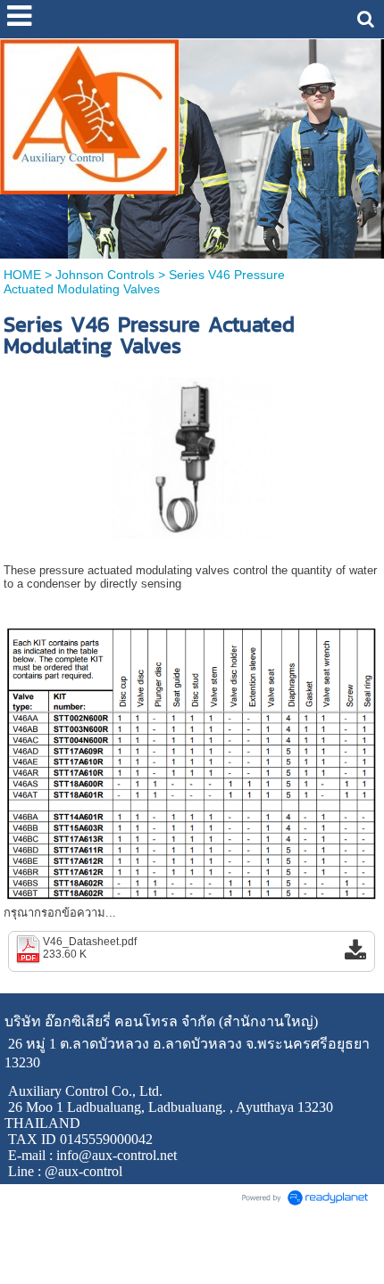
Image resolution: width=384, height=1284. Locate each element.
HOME (22, 275)
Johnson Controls (104, 275)
